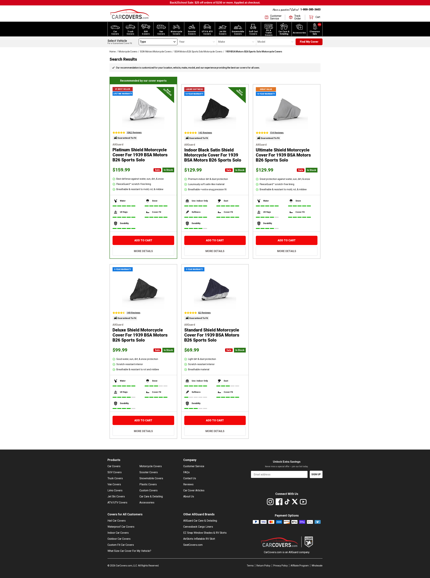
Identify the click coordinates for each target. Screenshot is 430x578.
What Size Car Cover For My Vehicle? (129, 550)
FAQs (186, 472)
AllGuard (293, 552)
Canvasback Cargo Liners (198, 526)
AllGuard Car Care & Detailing (200, 520)
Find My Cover (309, 41)
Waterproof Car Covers (121, 526)
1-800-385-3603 (310, 9)
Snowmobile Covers (151, 478)
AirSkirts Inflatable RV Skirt (199, 538)
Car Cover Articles (193, 490)
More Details (143, 251)
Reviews (188, 484)
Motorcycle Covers (128, 51)
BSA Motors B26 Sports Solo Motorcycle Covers (198, 51)
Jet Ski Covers (116, 496)
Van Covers (114, 484)
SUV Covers (115, 472)
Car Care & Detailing (151, 496)
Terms (250, 565)
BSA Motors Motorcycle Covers (155, 51)
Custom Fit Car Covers (121, 544)
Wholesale (317, 565)
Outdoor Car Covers (119, 538)
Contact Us (189, 478)
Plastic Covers (148, 484)
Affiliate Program (300, 565)
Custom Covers (148, 490)
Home (113, 51)
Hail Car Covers (117, 520)
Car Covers (114, 466)
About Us (188, 496)
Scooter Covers (148, 472)
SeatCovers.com (193, 544)
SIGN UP (316, 474)
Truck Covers (115, 478)
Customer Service (193, 466)
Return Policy (263, 565)
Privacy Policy (280, 565)
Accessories (146, 502)
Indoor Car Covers (118, 532)
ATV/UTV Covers (117, 502)
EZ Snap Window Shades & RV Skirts (205, 532)
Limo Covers (115, 490)
